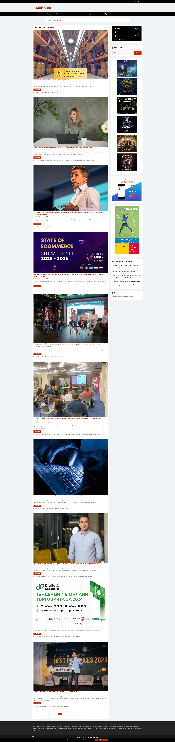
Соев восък (49, 730)
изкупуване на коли (106, 728)
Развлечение (117, 14)
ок (96, 739)
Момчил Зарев (46, 82)
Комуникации (78, 14)
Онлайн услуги (50, 434)
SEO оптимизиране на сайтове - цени (88, 726)
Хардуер (89, 14)
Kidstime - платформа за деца (118, 728)
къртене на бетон (69, 728)
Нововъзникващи (38, 14)
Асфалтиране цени (41, 730)
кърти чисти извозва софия (115, 726)
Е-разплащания (42, 576)
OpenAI (65, 160)
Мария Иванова (46, 498)
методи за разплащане (78, 576)
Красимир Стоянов (47, 565)
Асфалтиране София (127, 726)
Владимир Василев (47, 422)
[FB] (135, 1)
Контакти (83, 737)
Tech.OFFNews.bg (37, 726)
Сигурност (43, 508)
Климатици (129, 728)
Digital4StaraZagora (61, 636)
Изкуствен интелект (39, 160)
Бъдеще (49, 14)
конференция (69, 636)
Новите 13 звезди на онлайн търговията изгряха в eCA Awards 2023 (55, 692)
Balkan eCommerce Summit (51, 288)
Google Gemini (60, 160)
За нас (78, 737)
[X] (138, 1)
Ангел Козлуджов (47, 346)
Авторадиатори (97, 728)
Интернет (68, 14)
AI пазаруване (49, 160)
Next (81, 714)
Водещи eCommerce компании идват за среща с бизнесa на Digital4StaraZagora (58, 624)
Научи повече (103, 739)
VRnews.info (75, 726)
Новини (36, 434)
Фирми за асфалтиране (80, 730)
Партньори (96, 737)
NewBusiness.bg (59, 726)
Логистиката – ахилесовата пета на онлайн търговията (51, 80)
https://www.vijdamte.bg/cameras (50, 728)
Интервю (49, 576)
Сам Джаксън (60, 356)
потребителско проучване (69, 434)
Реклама (90, 737)
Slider (36, 508)
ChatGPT (55, 160)
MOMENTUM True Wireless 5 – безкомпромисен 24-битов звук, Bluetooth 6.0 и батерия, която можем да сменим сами (126, 267)
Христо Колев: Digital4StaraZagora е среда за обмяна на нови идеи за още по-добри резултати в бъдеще (66, 564)
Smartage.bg (45, 726)
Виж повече (37, 89)
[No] (173, 739)
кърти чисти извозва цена (81, 728)
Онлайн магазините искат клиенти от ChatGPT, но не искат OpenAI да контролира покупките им (64, 148)
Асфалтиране (61, 728)
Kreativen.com (51, 726)
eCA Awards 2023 (52, 706)
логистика (47, 92)
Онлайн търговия (39, 92)
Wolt (46, 226)
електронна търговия (72, 160)
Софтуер (97, 14)
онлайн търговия (54, 92)
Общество (107, 14)
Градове (41, 636)
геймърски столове (102, 726)
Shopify (46, 356)
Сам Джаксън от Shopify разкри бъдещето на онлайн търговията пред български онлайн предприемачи (66, 344)
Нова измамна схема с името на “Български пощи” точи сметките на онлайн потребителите (62, 496)
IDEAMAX (90, 728)
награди (58, 706)
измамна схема (59, 508)
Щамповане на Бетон (68, 730)
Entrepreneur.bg (67, 726)
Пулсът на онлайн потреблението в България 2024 (87, 434)
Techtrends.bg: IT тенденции (123, 261)
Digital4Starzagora (69, 576)
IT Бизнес (58, 14)
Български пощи (52, 508)
